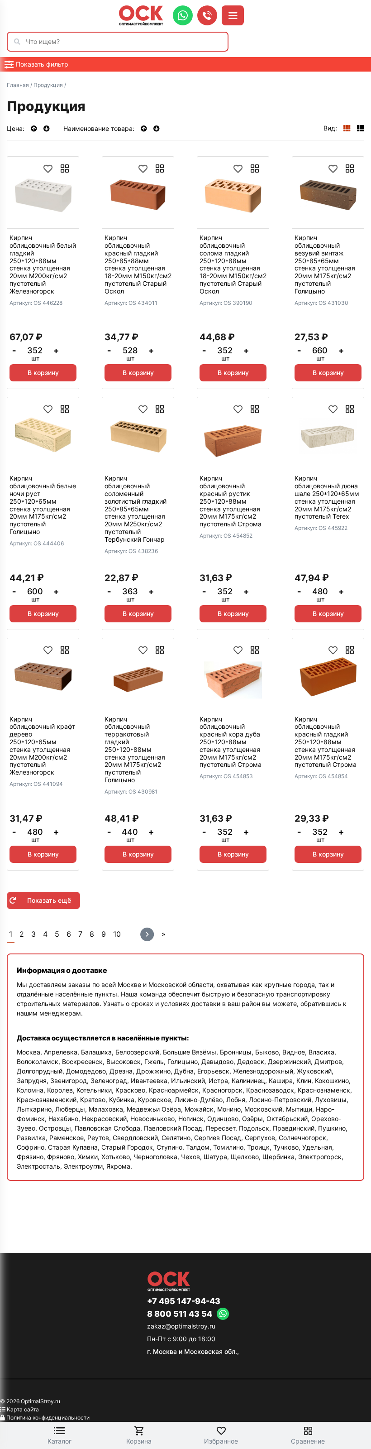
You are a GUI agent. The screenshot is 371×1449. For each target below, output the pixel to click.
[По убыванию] (46, 128)
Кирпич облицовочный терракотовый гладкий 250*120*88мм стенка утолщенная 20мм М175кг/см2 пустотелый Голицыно (135, 749)
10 (117, 934)
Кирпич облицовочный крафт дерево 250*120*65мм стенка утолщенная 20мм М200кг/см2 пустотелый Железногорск (42, 745)
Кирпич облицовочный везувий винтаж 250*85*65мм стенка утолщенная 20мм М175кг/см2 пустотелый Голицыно (325, 264)
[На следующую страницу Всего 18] (147, 934)
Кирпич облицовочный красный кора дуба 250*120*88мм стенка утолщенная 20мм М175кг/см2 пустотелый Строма (231, 742)
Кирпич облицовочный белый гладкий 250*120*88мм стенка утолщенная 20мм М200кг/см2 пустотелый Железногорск (43, 264)
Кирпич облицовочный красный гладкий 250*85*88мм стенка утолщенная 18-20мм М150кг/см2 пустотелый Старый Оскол (138, 264)
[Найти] (19, 42)
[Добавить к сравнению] (64, 168)
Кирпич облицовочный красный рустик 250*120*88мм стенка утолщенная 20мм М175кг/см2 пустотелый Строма (231, 501)
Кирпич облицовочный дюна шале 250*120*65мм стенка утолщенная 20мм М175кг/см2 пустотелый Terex (327, 497)
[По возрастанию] (35, 128)
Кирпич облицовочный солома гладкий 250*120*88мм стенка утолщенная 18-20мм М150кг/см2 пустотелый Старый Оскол (233, 264)
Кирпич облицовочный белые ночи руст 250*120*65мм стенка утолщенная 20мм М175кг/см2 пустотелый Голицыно (43, 504)
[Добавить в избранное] (48, 168)
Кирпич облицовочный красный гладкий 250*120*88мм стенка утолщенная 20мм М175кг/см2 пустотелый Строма (326, 742)
